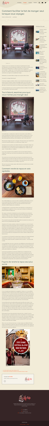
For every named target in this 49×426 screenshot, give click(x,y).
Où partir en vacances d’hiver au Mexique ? (43, 68)
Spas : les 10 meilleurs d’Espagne (42, 53)
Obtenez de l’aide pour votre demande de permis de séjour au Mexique (43, 39)
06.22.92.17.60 (25, 411)
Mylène (11, 376)
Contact (28, 424)
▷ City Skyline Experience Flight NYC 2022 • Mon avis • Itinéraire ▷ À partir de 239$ (43, 74)
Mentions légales (23, 424)
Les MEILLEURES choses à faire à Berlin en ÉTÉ (11, 370)
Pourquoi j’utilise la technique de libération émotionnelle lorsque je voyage (15, 371)
